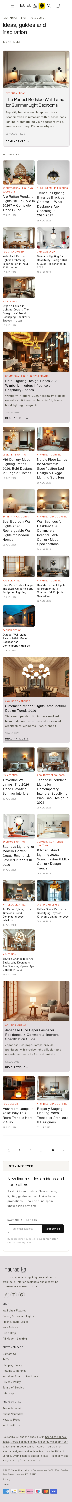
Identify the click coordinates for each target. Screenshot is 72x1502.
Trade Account (12, 1408)
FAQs (6, 1359)
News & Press (12, 1419)
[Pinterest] (21, 1295)
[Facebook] (6, 1295)
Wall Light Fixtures (14, 1310)
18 (52, 1150)
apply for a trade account (27, 1460)
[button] (12, 5)
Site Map (8, 1393)
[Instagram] (13, 1295)
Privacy (7, 1479)
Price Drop (9, 1333)
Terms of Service (13, 1387)
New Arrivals (10, 1327)
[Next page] (63, 1150)
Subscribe (53, 1228)
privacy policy (50, 1239)
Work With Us (11, 1425)
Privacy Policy (12, 1381)
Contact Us (10, 1353)
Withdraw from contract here (20, 1376)
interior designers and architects (22, 1451)
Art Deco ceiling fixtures (30, 1446)
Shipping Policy (12, 1365)
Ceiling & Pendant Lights (18, 1316)
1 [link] (9, 1150)
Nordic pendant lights (23, 1441)
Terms (6, 1484)
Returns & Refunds (15, 1370)
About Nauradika (13, 1414)
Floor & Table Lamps (16, 1321)
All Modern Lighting (15, 1338)
